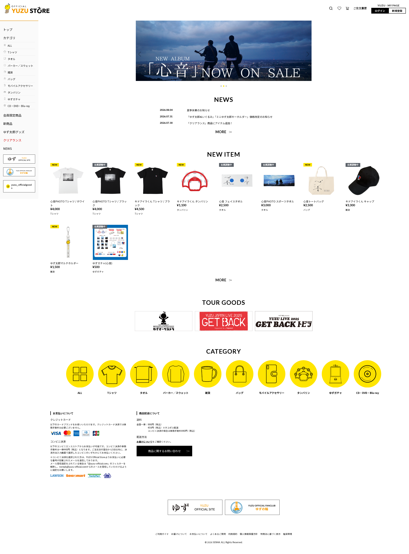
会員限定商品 (12, 115)
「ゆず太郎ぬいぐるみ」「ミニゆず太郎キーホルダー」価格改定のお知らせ (230, 117)
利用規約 (232, 533)
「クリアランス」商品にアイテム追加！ (210, 123)
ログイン (380, 11)
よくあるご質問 (218, 533)
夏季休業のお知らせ (198, 110)
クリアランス (12, 140)
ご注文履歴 (360, 8)
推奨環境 (287, 533)
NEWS (7, 148)
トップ (7, 29)
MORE (220, 132)
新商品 (7, 123)
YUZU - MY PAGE (388, 5)
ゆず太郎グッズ (13, 132)
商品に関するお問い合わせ (164, 451)
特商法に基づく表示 (270, 533)
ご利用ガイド (162, 533)
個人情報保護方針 (249, 533)
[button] (221, 86)
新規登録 (397, 11)
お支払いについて (199, 533)
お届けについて (144, 441)
